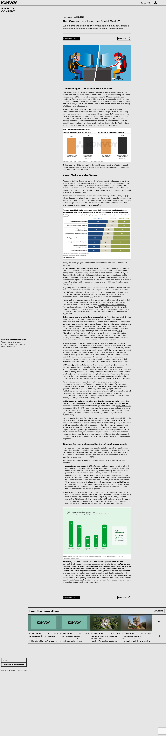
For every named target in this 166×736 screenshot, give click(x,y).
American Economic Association (77, 319)
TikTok (110, 355)
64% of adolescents (96, 403)
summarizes (77, 477)
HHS (76, 101)
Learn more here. (8, 346)
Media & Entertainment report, (110, 492)
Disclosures (22, 670)
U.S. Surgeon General (120, 378)
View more (158, 611)
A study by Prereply (78, 420)
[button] (159, 622)
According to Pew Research (75, 181)
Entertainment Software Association (93, 468)
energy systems (112, 359)
